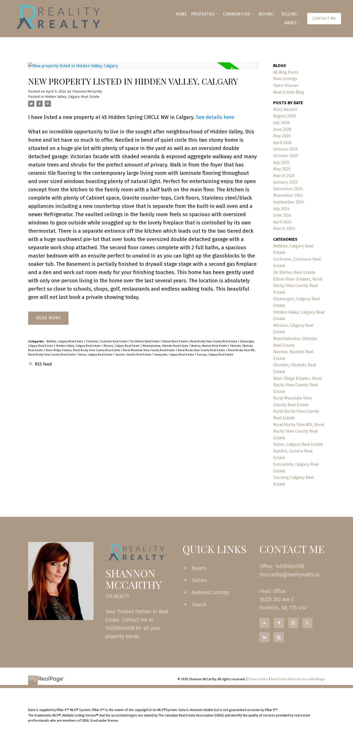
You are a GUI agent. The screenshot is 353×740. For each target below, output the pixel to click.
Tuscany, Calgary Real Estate (215, 354)
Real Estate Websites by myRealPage (298, 679)
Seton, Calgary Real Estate (95, 354)
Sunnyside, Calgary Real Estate (174, 354)
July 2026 (281, 122)
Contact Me (324, 18)
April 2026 (282, 142)
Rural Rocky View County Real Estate (202, 350)
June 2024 (282, 215)
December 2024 (288, 188)
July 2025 (281, 162)
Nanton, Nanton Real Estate (209, 346)
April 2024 (282, 222)
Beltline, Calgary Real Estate (65, 341)
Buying (265, 14)
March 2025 (284, 175)
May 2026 (282, 135)
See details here (215, 117)
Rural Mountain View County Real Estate (149, 350)
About (290, 22)
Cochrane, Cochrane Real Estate (107, 341)
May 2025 (281, 169)
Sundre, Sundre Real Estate (134, 354)
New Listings (285, 78)
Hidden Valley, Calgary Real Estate (72, 97)
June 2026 (282, 129)
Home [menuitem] (181, 14)
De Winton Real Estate (145, 341)
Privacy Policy (258, 679)
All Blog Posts (285, 72)
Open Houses (285, 85)
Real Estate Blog (288, 92)
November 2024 (288, 195)
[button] (324, 18)
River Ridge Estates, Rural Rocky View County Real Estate (83, 350)
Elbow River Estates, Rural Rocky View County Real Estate (200, 341)
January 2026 (285, 149)
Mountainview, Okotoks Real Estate (166, 346)
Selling (289, 14)
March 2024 (284, 228)
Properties (203, 14)
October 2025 (285, 155)
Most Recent (285, 109)
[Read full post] (143, 68)
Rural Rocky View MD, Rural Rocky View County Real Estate (298, 431)
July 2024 (281, 208)
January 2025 (285, 182)
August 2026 (284, 116)
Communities (236, 14)
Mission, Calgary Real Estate (122, 346)
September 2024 (288, 202)
